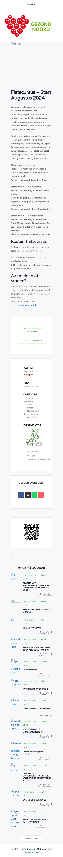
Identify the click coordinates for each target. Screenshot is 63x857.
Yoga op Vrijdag (32, 628)
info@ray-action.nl (27, 305)
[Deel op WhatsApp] (34, 495)
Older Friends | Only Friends (34, 752)
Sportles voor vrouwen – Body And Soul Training (37, 648)
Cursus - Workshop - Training (30, 401)
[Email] (41, 495)
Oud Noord (32, 417)
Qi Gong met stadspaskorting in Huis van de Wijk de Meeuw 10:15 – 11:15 (37, 777)
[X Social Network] (28, 495)
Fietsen (30, 407)
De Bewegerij (30, 669)
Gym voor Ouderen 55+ (35, 800)
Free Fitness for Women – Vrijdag (36, 610)
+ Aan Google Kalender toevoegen (32, 330)
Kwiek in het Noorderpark (37, 708)
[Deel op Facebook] (21, 495)
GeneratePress (31, 852)
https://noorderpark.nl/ (39, 459)
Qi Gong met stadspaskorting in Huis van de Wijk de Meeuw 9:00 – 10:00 (37, 586)
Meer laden (31, 838)
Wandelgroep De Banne (35, 689)
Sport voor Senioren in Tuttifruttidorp (35, 820)
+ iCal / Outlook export (32, 340)
